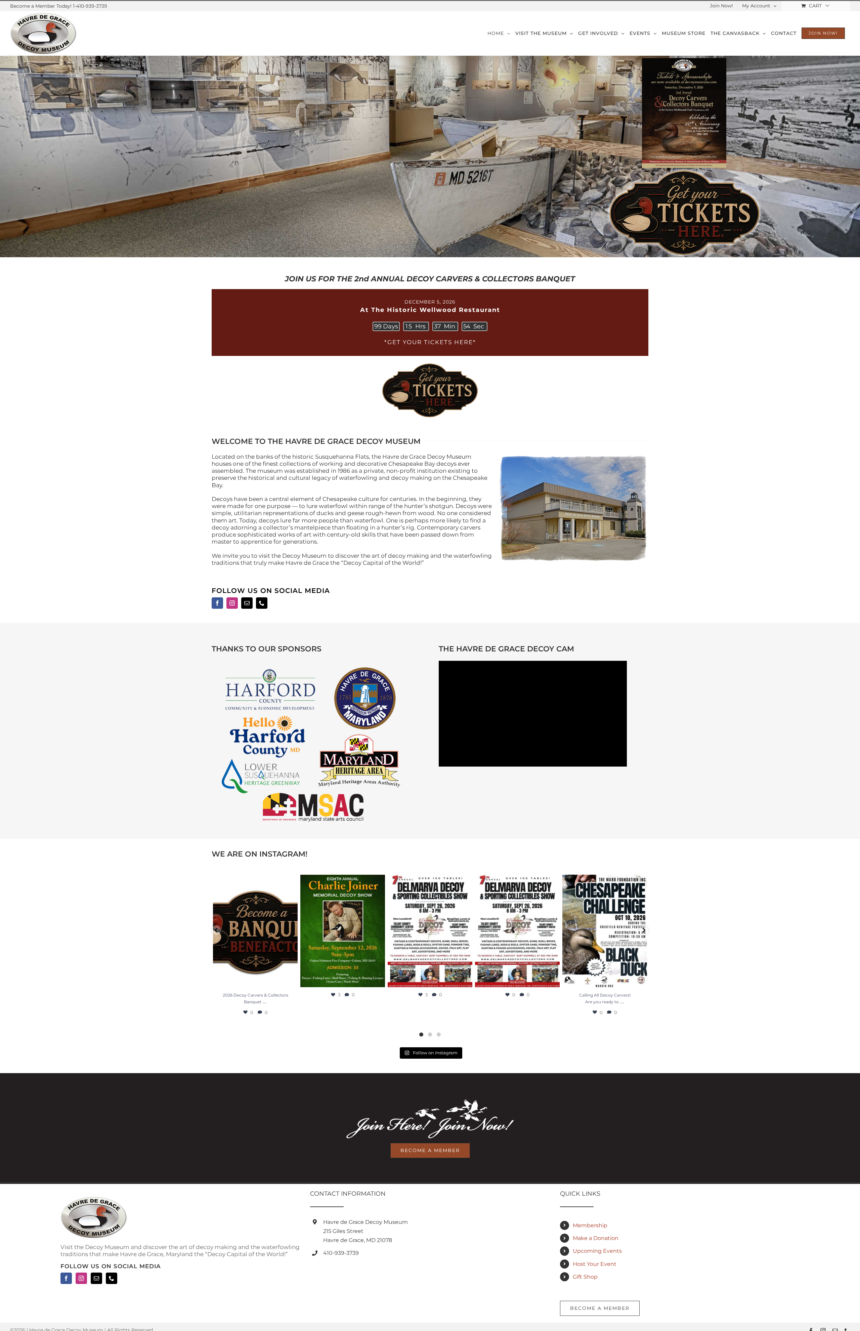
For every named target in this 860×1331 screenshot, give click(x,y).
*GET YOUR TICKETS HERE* (430, 342)
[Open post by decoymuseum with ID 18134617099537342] (255, 931)
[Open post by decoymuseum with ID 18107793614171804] (342, 931)
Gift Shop (585, 1277)
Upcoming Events (597, 1251)
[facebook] (217, 603)
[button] (216, 930)
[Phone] (111, 1278)
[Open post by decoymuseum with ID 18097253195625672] (430, 931)
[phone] (261, 603)
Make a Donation (595, 1238)
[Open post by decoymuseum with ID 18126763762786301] (517, 931)
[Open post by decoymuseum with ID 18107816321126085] (604, 931)
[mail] (247, 603)
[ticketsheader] (430, 363)
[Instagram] (81, 1278)
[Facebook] (66, 1278)
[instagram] (232, 603)
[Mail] (96, 1278)
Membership (590, 1225)
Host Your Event (594, 1264)
